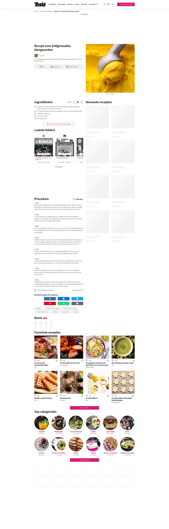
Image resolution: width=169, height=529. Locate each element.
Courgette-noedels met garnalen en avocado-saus (97, 364)
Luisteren (65, 312)
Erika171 (63, 400)
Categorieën (52, 4)
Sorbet (55, 312)
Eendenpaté (65, 398)
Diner (127, 432)
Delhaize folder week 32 (62, 158)
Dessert (41, 453)
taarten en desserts (53, 308)
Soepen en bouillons (59, 453)
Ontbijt (93, 432)
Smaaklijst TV (93, 4)
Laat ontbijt (110, 432)
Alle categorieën (84, 460)
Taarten (93, 453)
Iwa (35, 367)
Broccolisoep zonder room (123, 363)
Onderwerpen (62, 4)
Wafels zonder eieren (43, 398)
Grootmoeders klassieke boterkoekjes (122, 399)
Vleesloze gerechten (127, 453)
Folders (77, 4)
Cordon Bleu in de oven (70, 363)
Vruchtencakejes (42, 312)
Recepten (70, 4)
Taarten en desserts (46, 11)
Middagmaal (59, 432)
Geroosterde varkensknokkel (41, 364)
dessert (38, 308)
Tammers (42, 56)
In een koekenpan (76, 432)
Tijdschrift (84, 4)
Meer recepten (84, 408)
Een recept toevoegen (125, 4)
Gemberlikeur (92, 398)
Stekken (76, 312)
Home (36, 11)
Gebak (76, 453)
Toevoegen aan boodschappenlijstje (60, 124)
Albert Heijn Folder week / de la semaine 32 (43, 158)
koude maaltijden (70, 308)
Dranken (41, 432)
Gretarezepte (64, 365)
